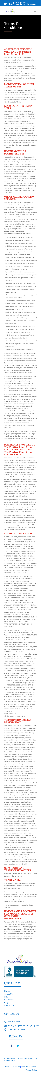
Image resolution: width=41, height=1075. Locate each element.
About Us (8, 994)
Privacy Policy (31, 1070)
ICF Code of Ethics (12, 1067)
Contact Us (9, 1005)
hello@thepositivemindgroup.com (23, 1025)
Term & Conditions (28, 1067)
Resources (9, 1000)
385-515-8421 (14, 1021)
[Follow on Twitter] (17, 1045)
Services (7, 997)
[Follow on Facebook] (11, 1045)
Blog (6, 1003)
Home (7, 991)
